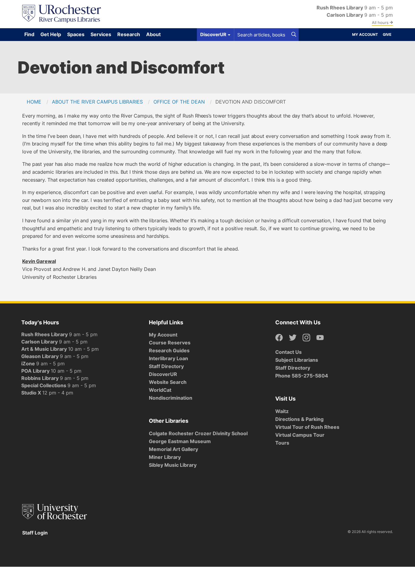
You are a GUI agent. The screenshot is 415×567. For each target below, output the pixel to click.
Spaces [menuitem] (75, 34)
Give (387, 34)
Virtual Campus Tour (299, 435)
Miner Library (165, 457)
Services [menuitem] (101, 34)
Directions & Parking (299, 419)
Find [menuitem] (29, 34)
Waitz (282, 411)
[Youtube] (320, 338)
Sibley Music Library (173, 465)
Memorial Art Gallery (173, 449)
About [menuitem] (153, 34)
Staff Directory (166, 366)
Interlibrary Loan (168, 358)
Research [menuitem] (128, 34)
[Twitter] (293, 338)
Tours (282, 442)
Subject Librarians (296, 360)
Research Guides (169, 350)
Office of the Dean (179, 101)
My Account (365, 34)
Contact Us (288, 352)
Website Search (168, 382)
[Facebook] (279, 338)
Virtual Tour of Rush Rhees (307, 427)
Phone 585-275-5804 (301, 375)
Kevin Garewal (39, 261)
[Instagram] (306, 338)
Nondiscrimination (170, 398)
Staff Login (35, 532)
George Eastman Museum (180, 441)
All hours (381, 22)
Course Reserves (169, 342)
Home (34, 101)
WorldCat (160, 390)
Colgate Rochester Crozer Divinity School (198, 433)
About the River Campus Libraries (97, 101)
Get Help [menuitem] (50, 34)
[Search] (294, 34)
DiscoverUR (163, 374)
